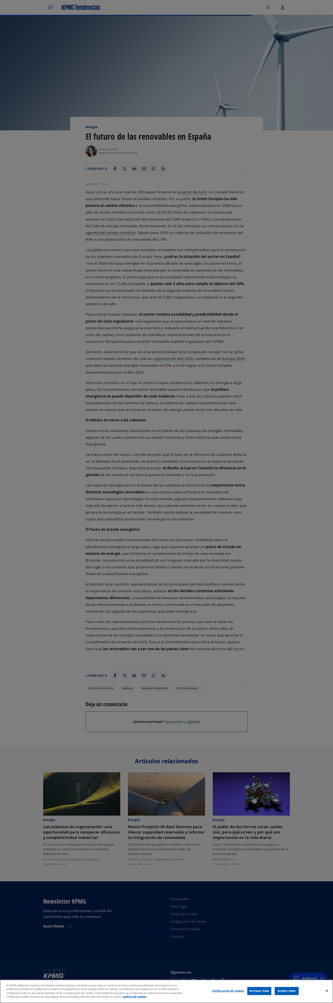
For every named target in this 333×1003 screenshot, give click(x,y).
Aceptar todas (287, 991)
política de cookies (134, 996)
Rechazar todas (259, 991)
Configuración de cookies (228, 991)
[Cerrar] (327, 991)
